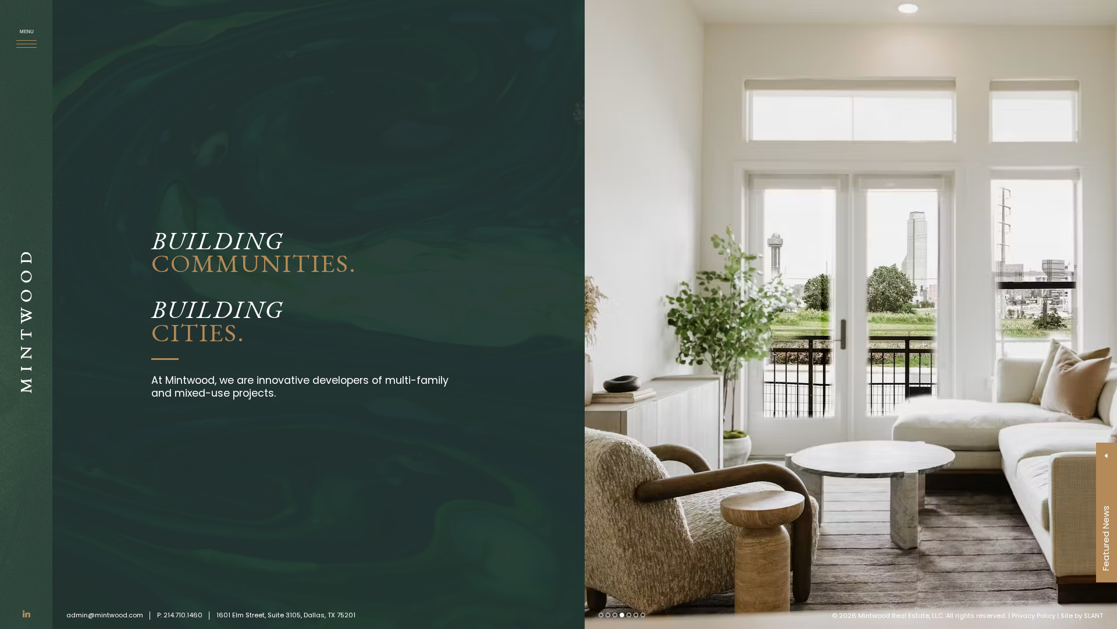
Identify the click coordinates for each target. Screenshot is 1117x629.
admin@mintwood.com (104, 615)
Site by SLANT (1082, 615)
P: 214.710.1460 (179, 615)
